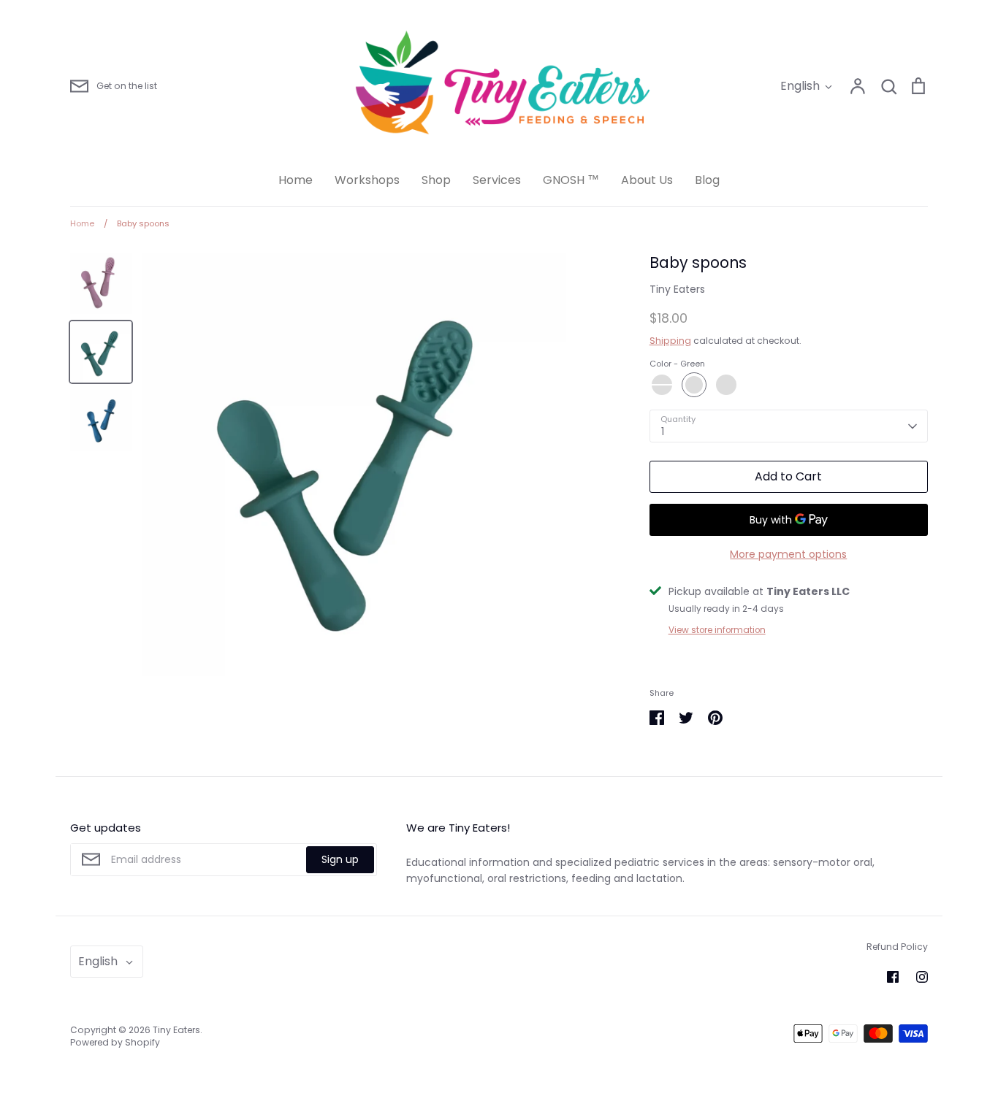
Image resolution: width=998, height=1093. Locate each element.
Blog (707, 180)
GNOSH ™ (571, 180)
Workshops (367, 180)
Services (497, 180)
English (800, 85)
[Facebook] (892, 977)
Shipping (670, 340)
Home (295, 180)
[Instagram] (922, 977)
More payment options (788, 554)
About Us (647, 180)
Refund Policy (897, 946)
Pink (662, 384)
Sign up (340, 859)
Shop (436, 180)
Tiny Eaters (677, 289)
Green (694, 384)
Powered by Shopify (115, 1042)
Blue (726, 384)
